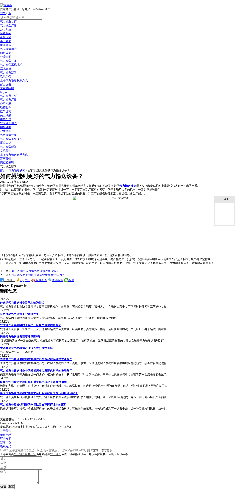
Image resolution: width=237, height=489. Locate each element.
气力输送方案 (8, 60)
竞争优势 (5, 37)
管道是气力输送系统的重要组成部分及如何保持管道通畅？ (36, 359)
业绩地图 (5, 56)
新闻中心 (5, 442)
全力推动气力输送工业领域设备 (19, 314)
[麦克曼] (6, 5)
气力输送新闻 (8, 72)
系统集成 (5, 68)
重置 (11, 486)
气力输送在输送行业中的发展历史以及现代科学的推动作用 (36, 370)
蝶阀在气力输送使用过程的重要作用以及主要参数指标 (33, 382)
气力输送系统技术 (11, 64)
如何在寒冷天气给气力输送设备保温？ (35, 271)
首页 (3, 170)
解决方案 (5, 438)
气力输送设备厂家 (25, 454)
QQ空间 (25, 280)
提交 (3, 486)
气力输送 (55, 454)
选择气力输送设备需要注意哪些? (20, 336)
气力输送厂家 (8, 25)
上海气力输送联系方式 (14, 80)
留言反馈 (5, 84)
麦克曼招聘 (7, 88)
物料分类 (5, 53)
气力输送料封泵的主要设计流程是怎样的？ (38, 275)
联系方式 (5, 446)
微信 (71, 280)
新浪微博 (41, 280)
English (4, 92)
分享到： (9, 280)
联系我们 (5, 76)
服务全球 (5, 45)
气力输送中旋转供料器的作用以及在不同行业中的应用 (33, 404)
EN (9, 13)
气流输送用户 (8, 49)
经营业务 (5, 33)
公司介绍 (5, 29)
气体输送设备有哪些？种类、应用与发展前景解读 (30, 325)
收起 (226, 199)
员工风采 (5, 41)
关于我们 (5, 430)
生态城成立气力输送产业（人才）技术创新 (26, 348)
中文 (3, 13)
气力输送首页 (8, 21)
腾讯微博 (57, 280)
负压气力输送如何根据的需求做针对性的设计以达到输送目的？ (39, 393)
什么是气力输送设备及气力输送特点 (22, 302)
